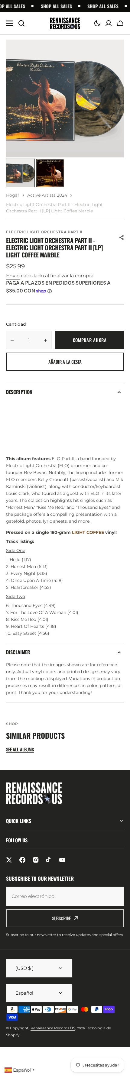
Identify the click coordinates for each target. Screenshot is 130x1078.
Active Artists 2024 (47, 195)
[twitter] (9, 860)
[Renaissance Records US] (65, 23)
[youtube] (62, 860)
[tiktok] (49, 860)
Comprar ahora (90, 340)
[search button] (21, 23)
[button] (97, 23)
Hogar (12, 195)
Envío (13, 276)
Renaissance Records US (53, 1028)
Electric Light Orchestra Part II (44, 232)
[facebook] (22, 860)
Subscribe (61, 918)
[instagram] (35, 860)
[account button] (108, 23)
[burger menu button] (9, 23)
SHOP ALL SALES (52, 6)
